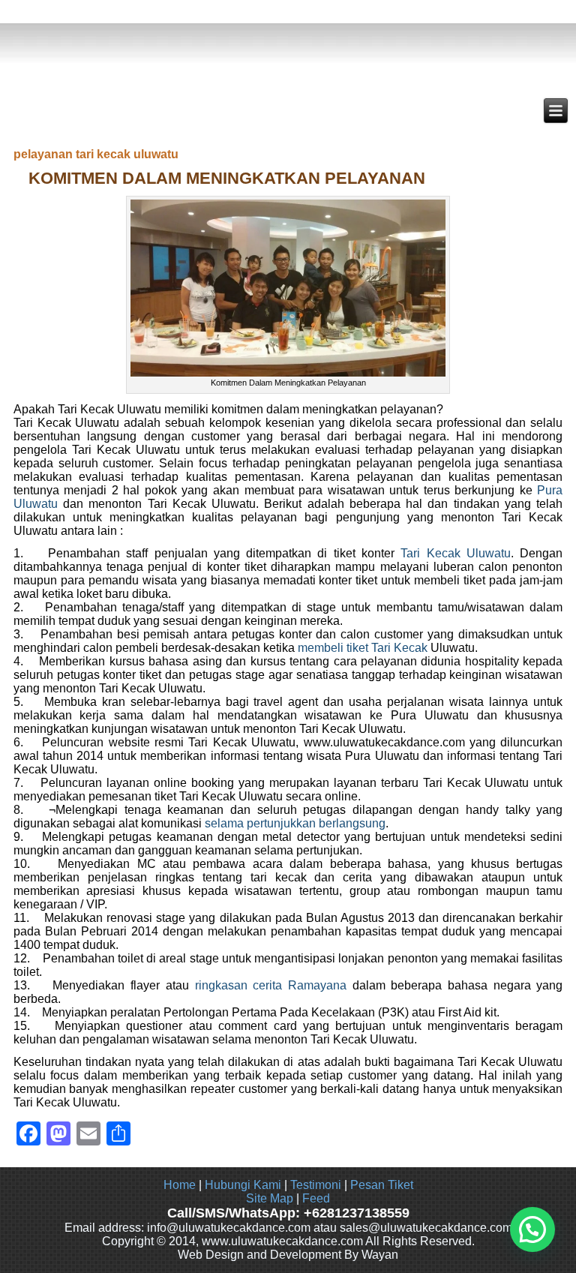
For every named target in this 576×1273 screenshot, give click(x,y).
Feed (316, 1198)
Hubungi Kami (243, 1184)
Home (180, 1184)
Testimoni (315, 1184)
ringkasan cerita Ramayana (273, 985)
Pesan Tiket (381, 1184)
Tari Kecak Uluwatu (455, 553)
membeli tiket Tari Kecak (363, 647)
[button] (532, 1229)
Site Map (269, 1198)
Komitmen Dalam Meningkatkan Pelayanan (226, 178)
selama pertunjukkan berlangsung (295, 823)
